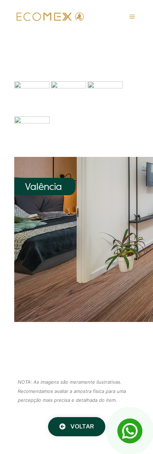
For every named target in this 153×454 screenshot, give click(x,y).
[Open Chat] (129, 431)
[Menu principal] (132, 16)
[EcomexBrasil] (49, 16)
